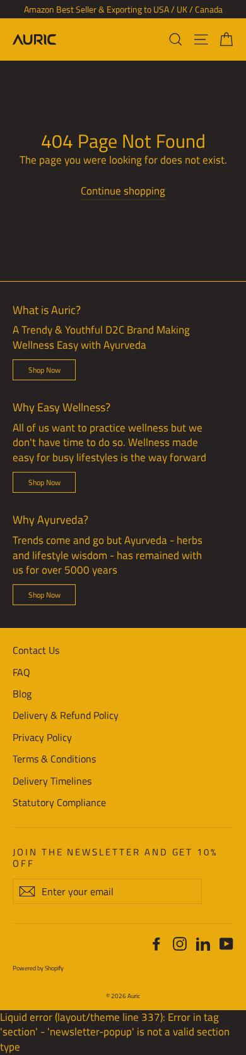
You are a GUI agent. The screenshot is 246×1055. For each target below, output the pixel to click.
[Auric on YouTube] (226, 943)
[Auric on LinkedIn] (203, 943)
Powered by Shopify (38, 968)
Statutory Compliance (59, 802)
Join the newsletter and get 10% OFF (115, 857)
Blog (22, 693)
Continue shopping (123, 191)
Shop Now (44, 370)
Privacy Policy (42, 737)
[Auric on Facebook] (156, 943)
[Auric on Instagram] (180, 943)
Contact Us (36, 650)
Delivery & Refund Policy (66, 715)
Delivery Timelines (52, 780)
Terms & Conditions (54, 758)
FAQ (21, 672)
